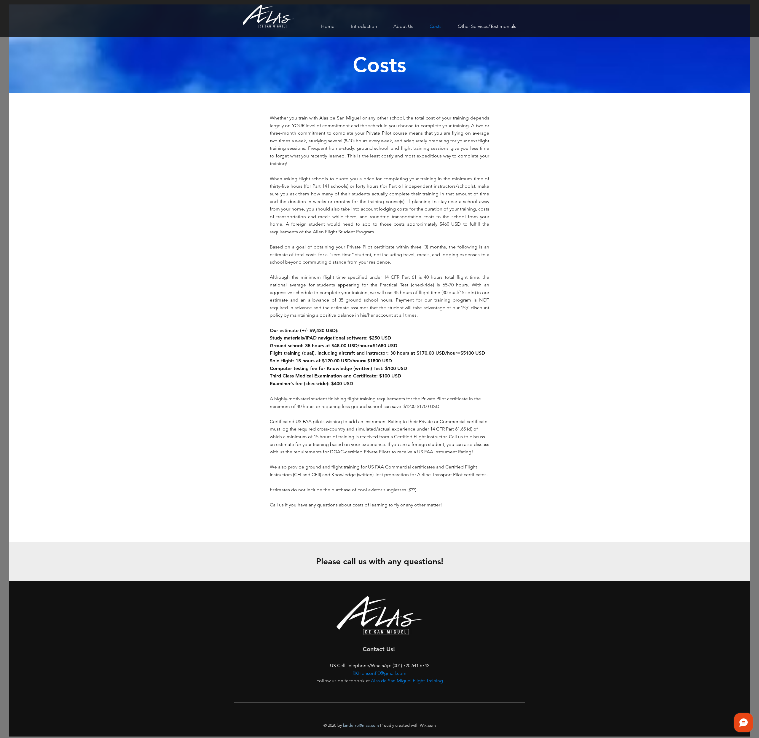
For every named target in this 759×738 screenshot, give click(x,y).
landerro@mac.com (361, 725)
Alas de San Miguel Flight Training (407, 680)
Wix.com (427, 725)
